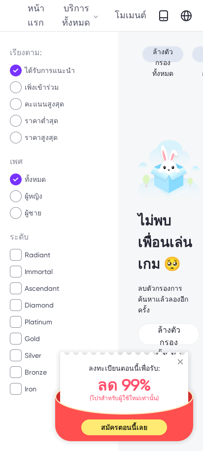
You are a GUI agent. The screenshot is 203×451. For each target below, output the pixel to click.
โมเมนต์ (130, 15)
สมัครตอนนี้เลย (124, 427)
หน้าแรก (36, 15)
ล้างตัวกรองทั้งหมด (162, 55)
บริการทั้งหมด (76, 15)
